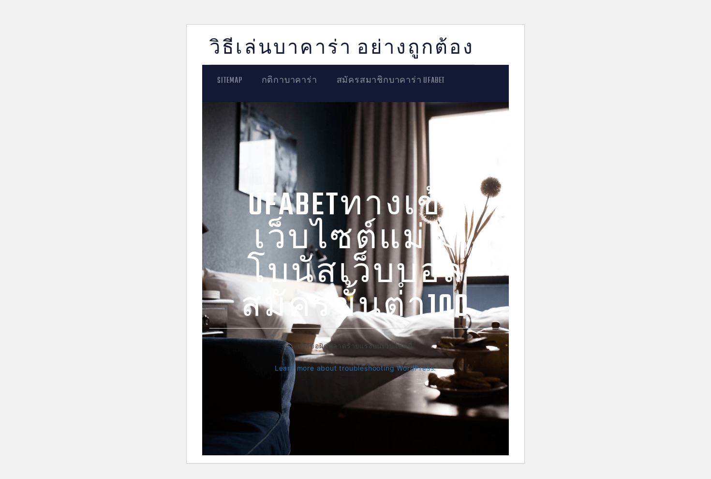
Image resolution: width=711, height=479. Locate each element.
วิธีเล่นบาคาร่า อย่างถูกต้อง (341, 49)
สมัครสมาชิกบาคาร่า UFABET (391, 81)
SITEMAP (229, 81)
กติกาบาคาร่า (289, 81)
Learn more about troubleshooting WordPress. (355, 368)
